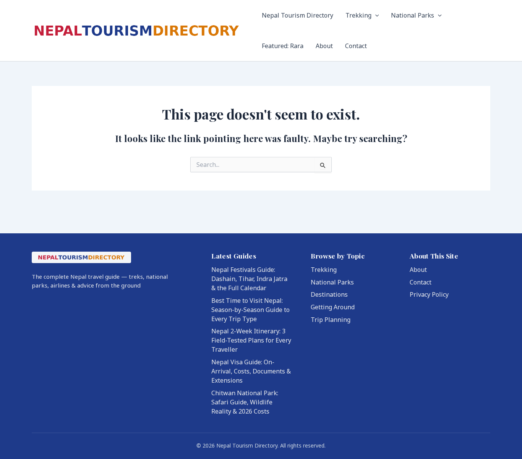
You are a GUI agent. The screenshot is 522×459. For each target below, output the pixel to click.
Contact (356, 46)
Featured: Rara (282, 46)
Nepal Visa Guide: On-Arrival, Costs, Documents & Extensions (251, 371)
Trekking (358, 15)
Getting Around (333, 307)
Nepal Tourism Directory (297, 15)
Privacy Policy (429, 294)
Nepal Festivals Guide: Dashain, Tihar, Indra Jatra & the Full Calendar (249, 278)
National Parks (412, 15)
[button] (375, 15)
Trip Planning (330, 319)
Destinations (329, 294)
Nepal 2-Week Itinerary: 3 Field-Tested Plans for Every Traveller (251, 340)
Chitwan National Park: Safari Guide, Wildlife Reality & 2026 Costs (244, 402)
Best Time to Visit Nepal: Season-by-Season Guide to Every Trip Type (250, 309)
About (324, 46)
